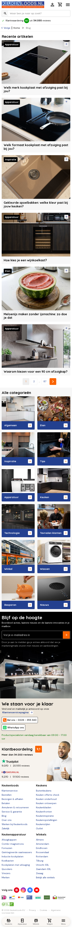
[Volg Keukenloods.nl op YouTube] (36, 890)
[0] (60, 5)
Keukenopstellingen (46, 820)
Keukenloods (10, 785)
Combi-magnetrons (13, 843)
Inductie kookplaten (12, 856)
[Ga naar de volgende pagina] (53, 381)
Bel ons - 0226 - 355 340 (22, 719)
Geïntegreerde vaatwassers (17, 852)
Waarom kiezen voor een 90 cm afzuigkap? (35, 371)
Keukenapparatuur (14, 834)
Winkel (8, 568)
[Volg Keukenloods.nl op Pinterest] (16, 890)
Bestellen (7, 794)
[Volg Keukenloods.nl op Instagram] (23, 890)
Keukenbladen (43, 807)
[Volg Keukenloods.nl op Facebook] (30, 890)
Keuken (44, 497)
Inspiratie (10, 461)
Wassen (45, 568)
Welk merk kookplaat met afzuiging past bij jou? (36, 89)
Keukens (41, 785)
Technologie (12, 533)
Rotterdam (42, 856)
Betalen (6, 803)
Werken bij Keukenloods (14, 824)
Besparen (10, 604)
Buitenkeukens (43, 790)
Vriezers (6, 873)
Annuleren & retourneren (15, 807)
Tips (42, 461)
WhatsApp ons (15, 727)
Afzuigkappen (9, 839)
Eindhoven (41, 848)
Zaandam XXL (43, 869)
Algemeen (10, 425)
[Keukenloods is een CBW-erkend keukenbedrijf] (8, 902)
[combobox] (36, 13)
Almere (40, 839)
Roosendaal (42, 852)
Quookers (7, 869)
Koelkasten (8, 860)
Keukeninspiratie (45, 815)
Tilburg (39, 860)
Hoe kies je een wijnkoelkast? (25, 260)
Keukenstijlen (43, 824)
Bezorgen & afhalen (12, 799)
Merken (6, 877)
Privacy (32, 910)
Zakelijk (5, 828)
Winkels (41, 834)
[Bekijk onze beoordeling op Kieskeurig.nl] (36, 772)
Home (16, 27)
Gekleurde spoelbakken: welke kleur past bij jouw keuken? (36, 204)
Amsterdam (42, 843)
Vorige (7, 28)
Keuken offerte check (47, 794)
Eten (42, 425)
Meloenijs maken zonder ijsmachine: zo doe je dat (35, 316)
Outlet (39, 828)
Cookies (43, 910)
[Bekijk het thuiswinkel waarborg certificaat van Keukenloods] (59, 896)
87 (45, 381)
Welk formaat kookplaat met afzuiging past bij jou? (36, 147)
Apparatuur (11, 497)
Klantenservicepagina (15, 712)
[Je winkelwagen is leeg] (60, 4)
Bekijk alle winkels (45, 877)
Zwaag (39, 873)
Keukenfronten (44, 811)
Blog (4, 815)
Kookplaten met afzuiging (16, 864)
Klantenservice (10, 790)
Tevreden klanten (50, 533)
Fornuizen (7, 848)
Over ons (7, 820)
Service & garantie (12, 811)
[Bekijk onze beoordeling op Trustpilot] (36, 761)
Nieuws (44, 604)
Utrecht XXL (42, 864)
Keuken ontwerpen (46, 803)
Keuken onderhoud (46, 799)
